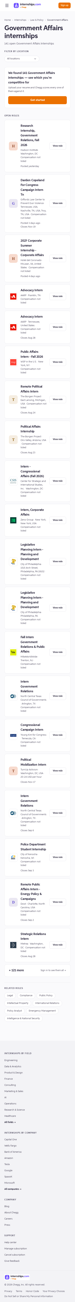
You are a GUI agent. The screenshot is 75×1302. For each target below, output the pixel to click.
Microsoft (9, 1183)
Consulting (10, 1085)
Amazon (8, 1158)
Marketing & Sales (13, 1091)
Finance (8, 1079)
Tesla (7, 1164)
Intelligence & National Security (23, 1018)
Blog (6, 1206)
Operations (10, 1104)
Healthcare (10, 1116)
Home (7, 20)
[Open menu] (7, 5)
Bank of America (12, 1152)
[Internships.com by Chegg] (27, 5)
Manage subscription (15, 1249)
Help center (10, 1242)
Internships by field (17, 1053)
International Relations (47, 1003)
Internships (20, 20)
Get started (37, 100)
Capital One (10, 1139)
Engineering (10, 1060)
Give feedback (11, 1261)
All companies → (12, 1189)
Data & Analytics (12, 1066)
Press (7, 1225)
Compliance (26, 995)
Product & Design (13, 1073)
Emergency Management (42, 1011)
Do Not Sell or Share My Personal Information (28, 1296)
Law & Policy (37, 20)
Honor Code (32, 1291)
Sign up (64, 5)
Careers (8, 1219)
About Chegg (11, 1212)
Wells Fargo (10, 1146)
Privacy (8, 1291)
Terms (19, 1291)
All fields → (10, 1122)
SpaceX (8, 1177)
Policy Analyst (14, 1011)
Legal (10, 995)
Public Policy (46, 995)
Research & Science (14, 1110)
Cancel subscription (14, 1255)
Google (8, 1170)
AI (5, 1097)
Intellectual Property (17, 1003)
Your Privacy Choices (54, 1291)
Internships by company (20, 1133)
